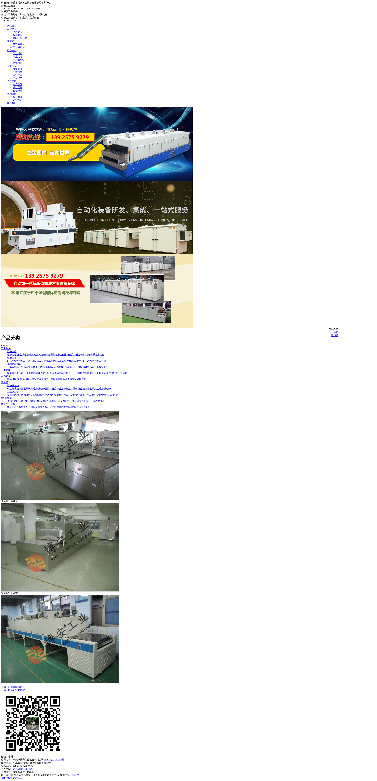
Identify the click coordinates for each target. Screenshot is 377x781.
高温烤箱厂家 (79, 379)
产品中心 (11, 50)
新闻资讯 (11, 93)
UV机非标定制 (77, 401)
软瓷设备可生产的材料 (49, 407)
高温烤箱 (17, 56)
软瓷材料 (66, 407)
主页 (336, 332)
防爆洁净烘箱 (57, 354)
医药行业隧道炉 (16, 690)
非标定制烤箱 (20, 38)
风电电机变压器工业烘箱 (20, 373)
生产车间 (17, 84)
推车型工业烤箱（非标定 (41, 367)
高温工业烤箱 (39, 379)
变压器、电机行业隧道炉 (91, 395)
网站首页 (11, 25)
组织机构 (17, 72)
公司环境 (11, 81)
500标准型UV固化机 (17, 401)
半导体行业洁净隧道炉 (82, 388)
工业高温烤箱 (53, 379)
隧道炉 (10, 41)
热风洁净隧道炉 (36, 388)
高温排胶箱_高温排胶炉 (19, 379)
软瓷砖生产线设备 (80, 407)
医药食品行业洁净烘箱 (76, 354)
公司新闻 (17, 97)
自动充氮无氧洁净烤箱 (38, 354)
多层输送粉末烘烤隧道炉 (20, 395)
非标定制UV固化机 (59, 401)
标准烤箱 (17, 35)
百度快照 (76, 775)
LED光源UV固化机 (95, 401)
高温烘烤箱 (66, 379)
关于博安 (11, 66)
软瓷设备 (17, 63)
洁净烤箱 (17, 32)
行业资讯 (17, 100)
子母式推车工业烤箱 (17, 367)
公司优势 (17, 78)
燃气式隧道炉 (111, 395)
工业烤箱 (11, 29)
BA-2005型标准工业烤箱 (95, 361)
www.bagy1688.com (23, 769)
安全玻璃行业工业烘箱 (115, 373)
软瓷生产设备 (8, 404)
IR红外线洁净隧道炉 (17, 388)
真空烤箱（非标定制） (96, 367)
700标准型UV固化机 (38, 401)
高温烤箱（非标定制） (66, 367)
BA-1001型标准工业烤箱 (19, 361)
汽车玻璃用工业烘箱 (93, 373)
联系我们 (11, 103)
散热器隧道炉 (15, 687)
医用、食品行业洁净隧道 (58, 388)
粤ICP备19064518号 (54, 759)
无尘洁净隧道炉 (102, 388)
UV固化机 (18, 59)
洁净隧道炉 (19, 44)
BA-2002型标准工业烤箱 (70, 361)
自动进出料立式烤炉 (43, 395)
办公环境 (17, 90)
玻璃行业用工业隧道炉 (66, 395)
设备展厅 (17, 87)
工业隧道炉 (19, 47)
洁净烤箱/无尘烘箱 (17, 354)
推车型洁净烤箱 (96, 354)
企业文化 (17, 75)
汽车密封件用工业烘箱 (70, 373)
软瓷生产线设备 (29, 407)
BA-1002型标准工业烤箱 (45, 361)
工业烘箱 (17, 53)
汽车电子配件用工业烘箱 (46, 373)
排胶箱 (81, 367)
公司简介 (17, 69)
